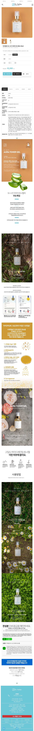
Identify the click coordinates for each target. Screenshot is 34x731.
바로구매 (7, 73)
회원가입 (12, 1)
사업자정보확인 (17, 722)
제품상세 (4, 89)
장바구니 (21, 1)
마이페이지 (30, 1)
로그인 (4, 1)
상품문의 (29, 89)
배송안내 (10, 89)
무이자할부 (15, 54)
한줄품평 (23, 89)
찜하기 (26, 74)
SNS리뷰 (17, 89)
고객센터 (27, 722)
